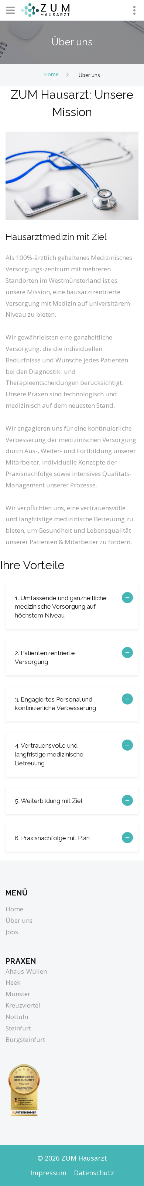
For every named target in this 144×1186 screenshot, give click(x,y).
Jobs (12, 932)
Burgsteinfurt (25, 1039)
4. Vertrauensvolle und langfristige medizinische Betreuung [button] (49, 754)
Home (51, 74)
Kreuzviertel (23, 1005)
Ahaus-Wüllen (26, 971)
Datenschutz (94, 1172)
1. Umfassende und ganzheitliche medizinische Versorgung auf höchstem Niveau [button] (61, 606)
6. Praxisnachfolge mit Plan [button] (52, 838)
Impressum (48, 1172)
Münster (18, 994)
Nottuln (17, 1016)
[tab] (72, 607)
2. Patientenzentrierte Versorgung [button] (45, 657)
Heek (13, 982)
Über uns (19, 920)
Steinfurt (18, 1028)
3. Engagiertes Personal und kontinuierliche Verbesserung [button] (55, 704)
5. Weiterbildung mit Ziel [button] (48, 800)
